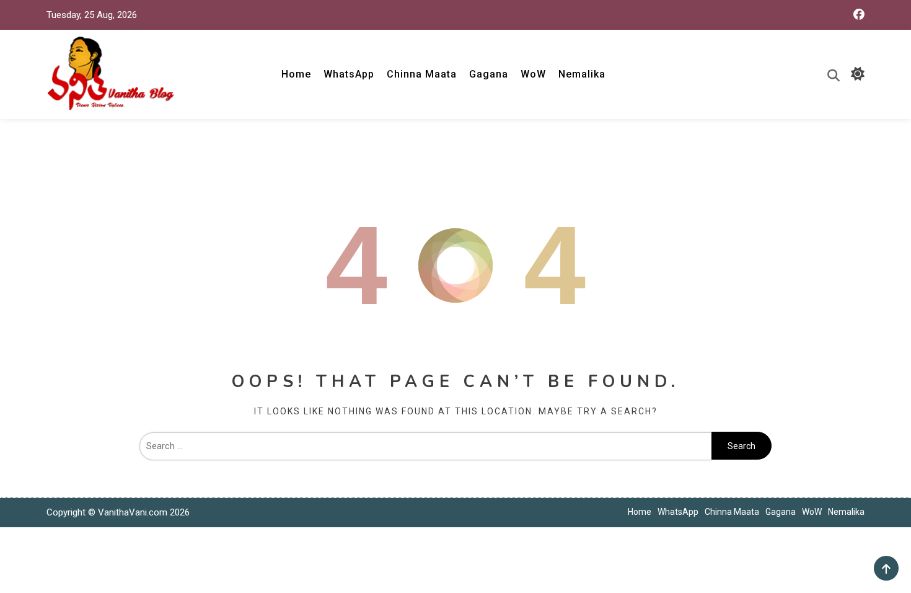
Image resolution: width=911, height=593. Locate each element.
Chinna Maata (422, 74)
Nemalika (581, 74)
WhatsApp (348, 74)
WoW (533, 74)
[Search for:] (425, 446)
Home (296, 74)
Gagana (488, 74)
